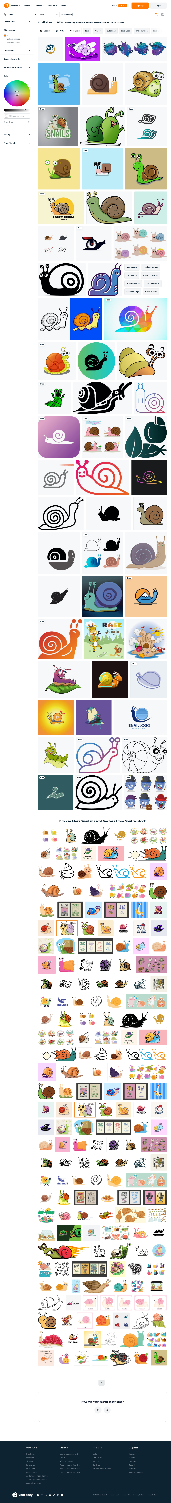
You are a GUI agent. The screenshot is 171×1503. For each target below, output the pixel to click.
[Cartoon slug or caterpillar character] (64, 679)
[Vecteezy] (6, 5)
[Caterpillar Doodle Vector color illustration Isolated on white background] (56, 755)
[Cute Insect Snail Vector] (82, 49)
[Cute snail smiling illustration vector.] (57, 361)
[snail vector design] (59, 553)
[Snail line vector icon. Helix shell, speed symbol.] (56, 477)
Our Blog (96, 1465)
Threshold (9, 122)
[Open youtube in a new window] (62, 1495)
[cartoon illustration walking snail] (146, 84)
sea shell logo (132, 291)
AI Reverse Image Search (37, 1476)
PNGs (62, 31)
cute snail (111, 31)
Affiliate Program (67, 1461)
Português (133, 1461)
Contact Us (97, 1457)
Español (132, 1457)
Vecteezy (30, 1457)
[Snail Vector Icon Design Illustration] (102, 477)
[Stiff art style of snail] (61, 207)
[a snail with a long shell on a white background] (150, 513)
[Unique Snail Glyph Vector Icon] (59, 437)
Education (30, 1468)
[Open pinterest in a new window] (50, 1495)
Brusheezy (30, 1454)
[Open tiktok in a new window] (54, 1495)
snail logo (125, 31)
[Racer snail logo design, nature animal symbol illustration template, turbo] (94, 243)
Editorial (51, 5)
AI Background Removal (36, 1479)
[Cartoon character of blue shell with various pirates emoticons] (145, 792)
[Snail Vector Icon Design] (105, 279)
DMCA (62, 1457)
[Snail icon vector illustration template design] (56, 243)
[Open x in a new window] (58, 1495)
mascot (98, 31)
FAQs (95, 1454)
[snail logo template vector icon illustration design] (147, 126)
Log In (158, 5)
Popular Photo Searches (70, 1468)
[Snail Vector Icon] (102, 398)
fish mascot (131, 275)
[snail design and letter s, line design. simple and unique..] (55, 792)
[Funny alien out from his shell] (54, 398)
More (63, 5)
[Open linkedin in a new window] (46, 1495)
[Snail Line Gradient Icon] (150, 398)
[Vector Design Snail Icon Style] (98, 755)
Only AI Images (13, 39)
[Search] (156, 14)
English (132, 1454)
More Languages (136, 1472)
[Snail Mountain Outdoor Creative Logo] (146, 596)
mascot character (150, 275)
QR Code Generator (34, 1483)
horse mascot (151, 291)
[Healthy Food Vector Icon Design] (146, 437)
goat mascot (131, 267)
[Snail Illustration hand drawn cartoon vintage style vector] (70, 319)
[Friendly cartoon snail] (142, 361)
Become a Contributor (102, 1468)
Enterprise (30, 1465)
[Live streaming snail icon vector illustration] (56, 717)
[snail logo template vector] (59, 596)
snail (87, 31)
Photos (27, 5)
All (8, 35)
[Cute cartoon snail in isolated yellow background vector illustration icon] (59, 168)
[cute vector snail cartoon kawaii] (59, 84)
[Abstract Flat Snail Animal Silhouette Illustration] (102, 553)
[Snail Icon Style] (60, 639)
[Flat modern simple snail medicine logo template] (140, 717)
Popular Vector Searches (70, 1465)
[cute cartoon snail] (102, 168)
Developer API (32, 1472)
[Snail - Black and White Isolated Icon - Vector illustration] (62, 279)
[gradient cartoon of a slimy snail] (102, 126)
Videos (39, 5)
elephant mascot (151, 267)
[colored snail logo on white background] (50, 49)
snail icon (157, 31)
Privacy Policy (138, 1495)
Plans (114, 5)
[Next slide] (163, 31)
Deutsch (132, 1465)
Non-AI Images (13, 42)
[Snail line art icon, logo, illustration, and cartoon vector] (61, 513)
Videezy (29, 1461)
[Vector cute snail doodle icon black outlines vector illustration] (98, 792)
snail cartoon (142, 31)
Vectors (14, 5)
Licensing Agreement (69, 1454)
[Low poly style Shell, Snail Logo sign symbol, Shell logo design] (135, 319)
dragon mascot (133, 283)
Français (132, 1468)
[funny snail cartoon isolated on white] (109, 207)
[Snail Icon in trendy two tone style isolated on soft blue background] (148, 679)
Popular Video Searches (70, 1472)
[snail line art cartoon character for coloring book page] (144, 755)
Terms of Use (126, 1495)
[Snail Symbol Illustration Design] (58, 126)
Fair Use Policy (151, 1495)
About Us (96, 1461)
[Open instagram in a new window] (42, 1495)
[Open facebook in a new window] (38, 1495)
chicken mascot (153, 283)
